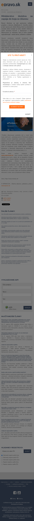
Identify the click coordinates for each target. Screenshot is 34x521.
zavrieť (27, 114)
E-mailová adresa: (9, 91)
